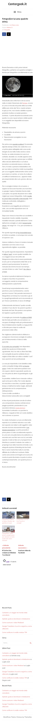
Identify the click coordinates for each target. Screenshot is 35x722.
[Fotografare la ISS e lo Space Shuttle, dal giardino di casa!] (8, 515)
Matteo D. (10, 27)
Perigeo (24, 103)
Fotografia (7, 30)
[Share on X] (9, 34)
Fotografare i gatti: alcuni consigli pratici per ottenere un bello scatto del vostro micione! (8, 537)
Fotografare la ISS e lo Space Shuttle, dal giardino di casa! (8, 521)
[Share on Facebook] (4, 34)
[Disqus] (17, 581)
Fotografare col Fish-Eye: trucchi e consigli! (23, 521)
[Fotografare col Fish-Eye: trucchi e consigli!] (23, 515)
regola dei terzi (20, 408)
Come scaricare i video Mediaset (13, 622)
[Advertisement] (17, 51)
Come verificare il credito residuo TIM (14, 632)
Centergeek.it (17, 4)
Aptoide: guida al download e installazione (16, 619)
